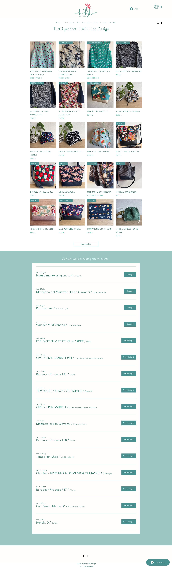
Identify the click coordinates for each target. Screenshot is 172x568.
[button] (53, 275)
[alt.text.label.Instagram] (158, 23)
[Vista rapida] (43, 54)
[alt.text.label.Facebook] (161, 23)
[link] (159, 6)
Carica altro (86, 244)
